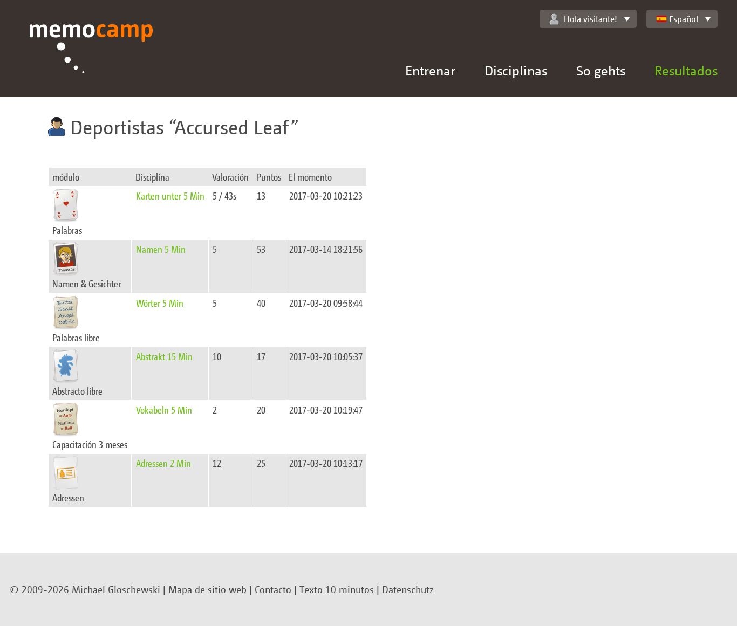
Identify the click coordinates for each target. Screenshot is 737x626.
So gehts (600, 70)
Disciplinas (515, 70)
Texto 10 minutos (336, 589)
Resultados (686, 70)
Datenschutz (408, 589)
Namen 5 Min (161, 249)
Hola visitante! (590, 18)
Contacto (273, 589)
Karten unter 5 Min (170, 195)
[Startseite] (91, 60)
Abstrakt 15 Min (164, 356)
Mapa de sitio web (207, 589)
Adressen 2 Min (163, 463)
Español (683, 18)
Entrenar (430, 70)
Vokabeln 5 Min (164, 409)
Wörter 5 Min (159, 303)
